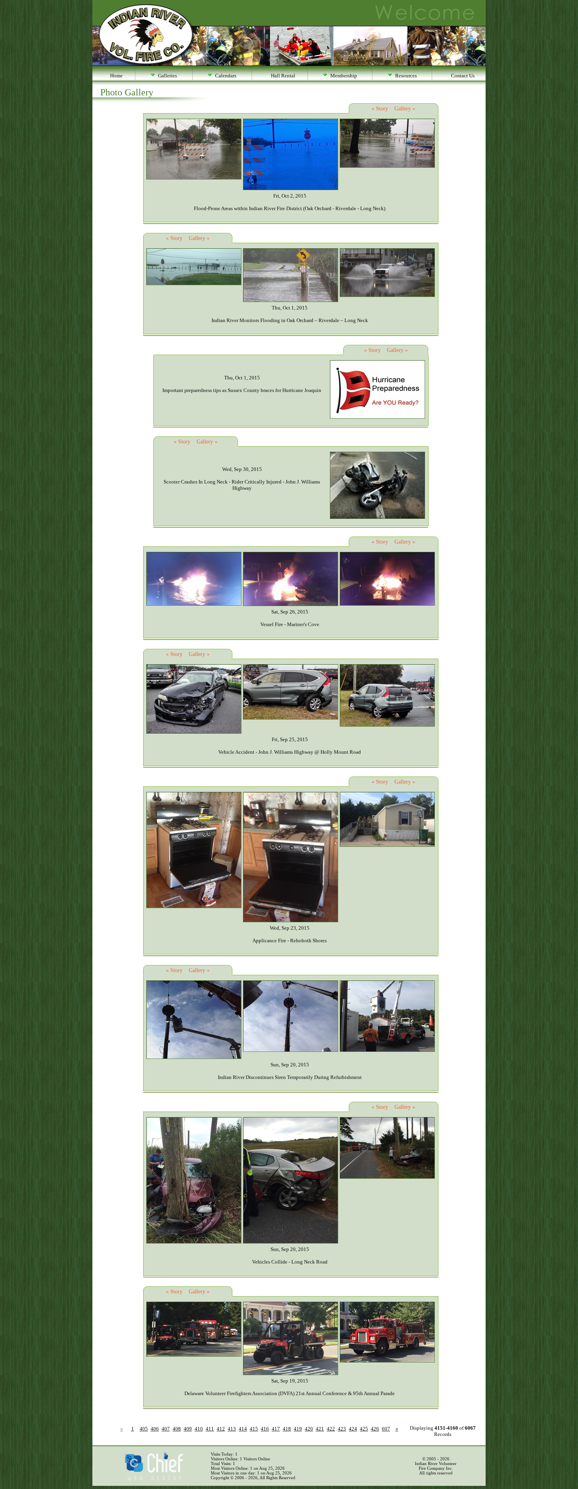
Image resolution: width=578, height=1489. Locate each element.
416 (265, 1429)
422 (331, 1429)
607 (386, 1429)
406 (155, 1429)
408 (177, 1429)
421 (320, 1429)
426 (375, 1429)
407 (166, 1429)
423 (342, 1429)
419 (298, 1429)
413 (232, 1429)
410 (199, 1429)
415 (254, 1429)
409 (188, 1429)
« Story (380, 109)
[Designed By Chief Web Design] (153, 1478)
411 (210, 1429)
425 (364, 1429)
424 (353, 1429)
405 (144, 1429)
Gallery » (404, 109)
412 (221, 1429)
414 (243, 1429)
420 (309, 1429)
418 (287, 1429)
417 (276, 1429)
